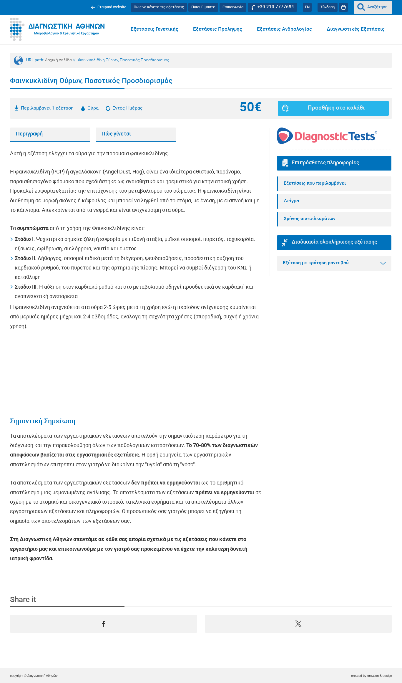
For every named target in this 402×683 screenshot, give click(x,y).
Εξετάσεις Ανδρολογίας (284, 29)
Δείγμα (291, 201)
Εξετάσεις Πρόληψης (217, 29)
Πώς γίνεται (116, 134)
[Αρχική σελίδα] (57, 29)
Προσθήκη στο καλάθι (336, 108)
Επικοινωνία (232, 7)
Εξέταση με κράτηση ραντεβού (316, 263)
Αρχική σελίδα (58, 60)
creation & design (379, 675)
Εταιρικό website (111, 7)
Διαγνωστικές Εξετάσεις (356, 29)
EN (307, 7)
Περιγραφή (29, 134)
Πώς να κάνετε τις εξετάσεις (159, 7)
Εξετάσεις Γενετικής (154, 29)
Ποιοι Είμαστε (203, 7)
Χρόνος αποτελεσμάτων (309, 218)
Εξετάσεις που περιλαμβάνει (315, 183)
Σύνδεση (327, 7)
